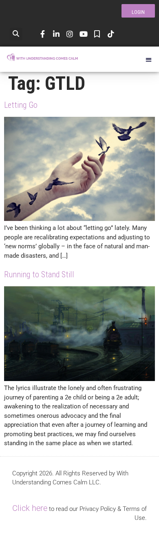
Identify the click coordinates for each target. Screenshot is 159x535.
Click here (29, 508)
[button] (16, 34)
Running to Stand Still (39, 274)
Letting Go (21, 105)
